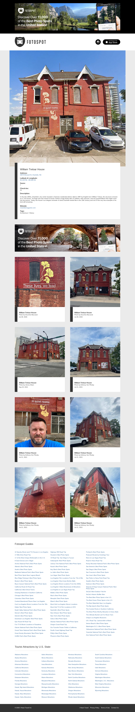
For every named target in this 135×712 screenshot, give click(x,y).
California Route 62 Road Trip (25, 587)
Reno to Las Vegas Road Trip (96, 558)
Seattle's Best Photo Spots (95, 581)
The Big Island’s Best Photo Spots (97, 606)
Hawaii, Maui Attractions (23, 694)
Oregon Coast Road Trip (58, 624)
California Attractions (21, 667)
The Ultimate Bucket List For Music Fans (99, 615)
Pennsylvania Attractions (76, 694)
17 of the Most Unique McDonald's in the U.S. (30, 558)
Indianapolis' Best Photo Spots (60, 561)
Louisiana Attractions (48, 674)
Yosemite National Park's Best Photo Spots (100, 632)
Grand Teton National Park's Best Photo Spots (30, 630)
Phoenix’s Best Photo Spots (59, 636)
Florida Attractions (21, 681)
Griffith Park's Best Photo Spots (25, 636)
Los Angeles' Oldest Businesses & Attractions (65, 587)
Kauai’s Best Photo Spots (58, 566)
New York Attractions (75, 674)
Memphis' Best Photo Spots (59, 598)
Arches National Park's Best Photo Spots (28, 563)
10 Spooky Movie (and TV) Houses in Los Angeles (31, 552)
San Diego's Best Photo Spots (96, 569)
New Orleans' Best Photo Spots (60, 613)
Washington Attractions (102, 677)
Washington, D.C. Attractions (104, 681)
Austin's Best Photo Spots (23, 569)
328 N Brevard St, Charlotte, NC (30, 175)
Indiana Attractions (48, 661)
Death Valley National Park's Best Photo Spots (30, 610)
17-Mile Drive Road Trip (23, 555)
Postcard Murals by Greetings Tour (97, 555)
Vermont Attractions (101, 671)
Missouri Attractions (48, 697)
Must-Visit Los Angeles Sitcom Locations (63, 604)
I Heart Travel (83, 708)
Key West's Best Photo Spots (60, 569)
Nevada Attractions (74, 661)
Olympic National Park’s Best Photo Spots (64, 621)
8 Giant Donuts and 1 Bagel (24, 561)
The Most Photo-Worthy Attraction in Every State (102, 612)
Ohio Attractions (73, 684)
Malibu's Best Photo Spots (59, 592)
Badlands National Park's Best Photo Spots (29, 572)
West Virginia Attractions (103, 684)
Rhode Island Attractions (76, 697)
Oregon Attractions (74, 690)
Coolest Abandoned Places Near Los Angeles (30, 601)
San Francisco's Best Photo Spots (97, 572)
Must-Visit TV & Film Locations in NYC (63, 607)
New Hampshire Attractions (77, 664)
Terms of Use (105, 708)
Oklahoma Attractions (75, 687)
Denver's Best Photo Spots (24, 613)
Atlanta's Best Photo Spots (23, 566)
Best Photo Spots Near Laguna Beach (27, 575)
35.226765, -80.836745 (28, 180)
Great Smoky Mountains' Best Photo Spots (29, 633)
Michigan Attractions (48, 687)
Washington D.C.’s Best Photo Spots (98, 626)
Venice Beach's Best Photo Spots (97, 623)
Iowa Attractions (47, 664)
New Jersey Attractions (75, 667)
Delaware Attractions (21, 677)
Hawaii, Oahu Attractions (23, 697)
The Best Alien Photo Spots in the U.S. (99, 597)
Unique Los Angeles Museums (96, 617)
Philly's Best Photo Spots (58, 633)
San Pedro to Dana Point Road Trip (98, 578)
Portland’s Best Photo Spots (95, 552)
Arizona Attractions (21, 661)
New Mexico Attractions (76, 671)
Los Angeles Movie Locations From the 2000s (65, 584)
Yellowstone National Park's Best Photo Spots (101, 629)
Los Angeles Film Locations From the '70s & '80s (66, 578)
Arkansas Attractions (21, 664)
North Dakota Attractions (76, 681)
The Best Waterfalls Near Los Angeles (98, 603)
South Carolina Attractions (103, 654)
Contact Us (115, 708)
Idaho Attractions (47, 654)
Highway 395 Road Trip (58, 552)
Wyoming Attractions (102, 690)
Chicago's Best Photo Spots (24, 595)
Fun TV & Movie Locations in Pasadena (28, 624)
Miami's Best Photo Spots (58, 601)
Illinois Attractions (47, 658)
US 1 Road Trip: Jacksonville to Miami (98, 620)
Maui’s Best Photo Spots (58, 595)
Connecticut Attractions (22, 674)
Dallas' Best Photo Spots (23, 607)
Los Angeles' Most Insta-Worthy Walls (62, 581)
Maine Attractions (47, 677)
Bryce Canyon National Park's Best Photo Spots (31, 584)
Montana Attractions (75, 654)
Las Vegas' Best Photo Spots (60, 575)
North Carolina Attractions (76, 677)
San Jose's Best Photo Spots (95, 575)
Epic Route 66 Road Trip (23, 621)
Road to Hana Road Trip (94, 561)
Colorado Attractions (21, 671)
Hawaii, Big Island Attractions (24, 687)
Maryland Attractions (48, 681)
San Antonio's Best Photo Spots (96, 566)
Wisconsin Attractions (102, 687)
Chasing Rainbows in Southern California (28, 592)
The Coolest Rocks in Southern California (100, 609)
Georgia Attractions (21, 684)
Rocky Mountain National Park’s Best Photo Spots (102, 563)
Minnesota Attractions (49, 690)
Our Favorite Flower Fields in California (63, 627)
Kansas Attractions (48, 667)
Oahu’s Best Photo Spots (58, 619)
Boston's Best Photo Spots (23, 581)
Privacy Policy (94, 708)
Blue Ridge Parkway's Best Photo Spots (28, 578)
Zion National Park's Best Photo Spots (98, 635)
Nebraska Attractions (75, 658)
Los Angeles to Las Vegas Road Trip (62, 590)
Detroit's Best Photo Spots (23, 616)
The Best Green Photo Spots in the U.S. (99, 600)
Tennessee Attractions (102, 661)
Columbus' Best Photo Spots (24, 598)
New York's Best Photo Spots (60, 616)
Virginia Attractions (101, 674)
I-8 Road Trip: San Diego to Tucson (62, 558)
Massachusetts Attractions (50, 684)
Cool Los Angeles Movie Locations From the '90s (31, 604)
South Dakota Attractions (103, 658)
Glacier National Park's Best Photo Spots (28, 627)
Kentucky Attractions (48, 671)
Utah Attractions (100, 667)
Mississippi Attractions (49, 694)
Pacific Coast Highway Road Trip (61, 630)
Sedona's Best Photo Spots (95, 584)
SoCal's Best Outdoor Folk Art (96, 591)
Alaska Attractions (21, 658)
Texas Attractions (100, 664)
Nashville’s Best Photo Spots (59, 610)
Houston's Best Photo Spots (59, 555)
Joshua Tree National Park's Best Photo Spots (65, 563)
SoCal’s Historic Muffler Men (95, 594)
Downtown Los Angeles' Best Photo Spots (29, 619)
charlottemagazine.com (28, 208)
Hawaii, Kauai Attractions (23, 690)
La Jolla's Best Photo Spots (59, 572)
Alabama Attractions (21, 654)
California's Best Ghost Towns (25, 590)
